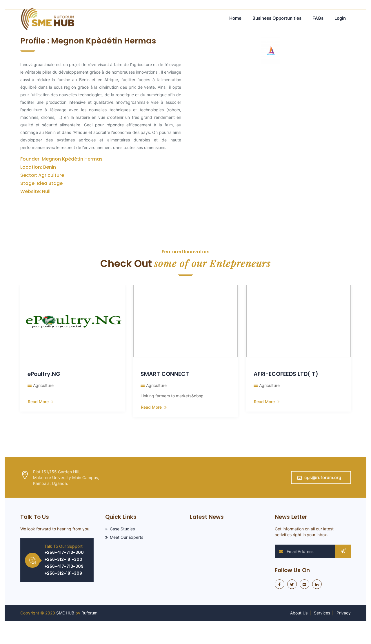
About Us (299, 612)
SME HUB (65, 612)
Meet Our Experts (126, 537)
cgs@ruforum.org (322, 477)
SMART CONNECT (165, 374)
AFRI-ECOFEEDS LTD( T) (286, 374)
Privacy (344, 612)
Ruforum (89, 612)
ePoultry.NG (44, 374)
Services (322, 612)
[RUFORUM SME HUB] (47, 18)
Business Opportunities (276, 18)
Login (340, 18)
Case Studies (122, 528)
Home (235, 18)
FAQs (317, 18)
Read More (39, 401)
